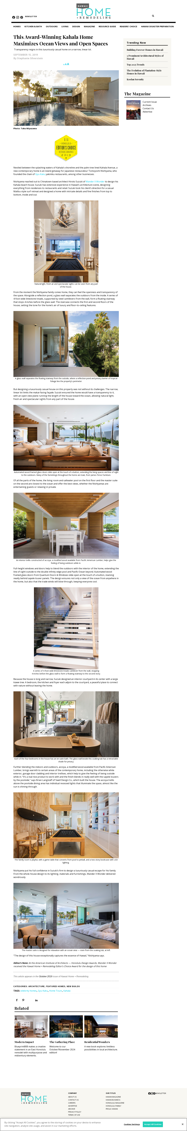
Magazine (89, 26)
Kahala (66, 990)
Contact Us (148, 108)
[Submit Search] (153, 16)
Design (76, 26)
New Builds (73, 986)
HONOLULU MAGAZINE (115, 1103)
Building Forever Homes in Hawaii (145, 49)
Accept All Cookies (152, 1124)
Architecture (36, 986)
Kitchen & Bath (33, 26)
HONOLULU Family (113, 1106)
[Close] (183, 1124)
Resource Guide (107, 26)
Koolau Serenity (135, 79)
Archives (147, 105)
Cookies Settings (132, 1124)
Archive (71, 1109)
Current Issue (150, 101)
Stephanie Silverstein (30, 58)
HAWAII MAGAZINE (113, 1097)
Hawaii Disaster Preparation (157, 26)
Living (64, 26)
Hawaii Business (113, 1100)
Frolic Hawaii (112, 1109)
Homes (17, 26)
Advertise (147, 111)
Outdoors (52, 26)
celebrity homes (28, 990)
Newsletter (31, 16)
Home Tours (55, 990)
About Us (72, 1097)
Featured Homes (55, 986)
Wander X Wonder (95, 181)
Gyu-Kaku (40, 174)
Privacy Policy (74, 1112)
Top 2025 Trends (135, 64)
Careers (72, 1103)
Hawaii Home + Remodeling (93, 12)
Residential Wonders (97, 1042)
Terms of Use (74, 1115)
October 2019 (45, 976)
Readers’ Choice (128, 26)
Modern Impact (24, 1042)
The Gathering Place (62, 1042)
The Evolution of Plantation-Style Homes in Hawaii (144, 72)
